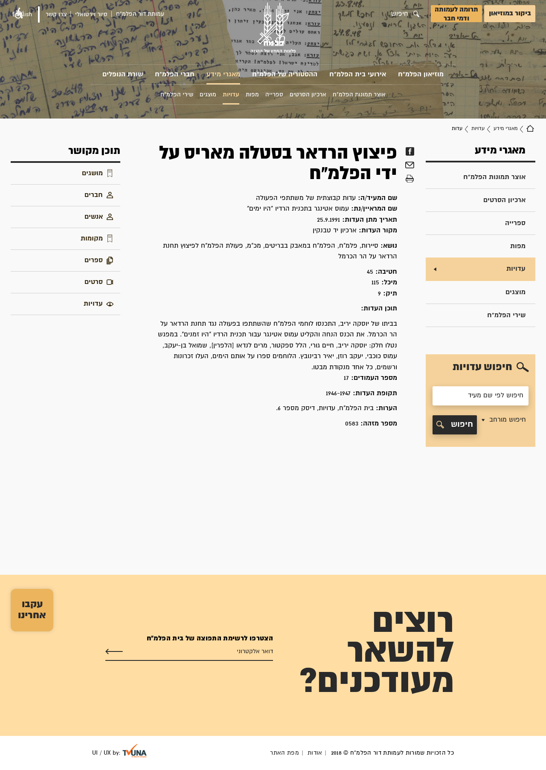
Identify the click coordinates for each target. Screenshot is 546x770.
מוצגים (515, 292)
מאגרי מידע (223, 74)
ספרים (93, 260)
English (22, 14)
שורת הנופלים (122, 74)
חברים (93, 195)
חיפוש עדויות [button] (482, 367)
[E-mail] (409, 166)
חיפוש (460, 424)
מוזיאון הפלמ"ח (421, 74)
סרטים (93, 282)
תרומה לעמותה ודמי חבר (456, 14)
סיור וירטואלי (91, 14)
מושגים (92, 173)
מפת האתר (284, 753)
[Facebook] (409, 151)
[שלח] (114, 651)
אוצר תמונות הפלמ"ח (494, 177)
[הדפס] (409, 179)
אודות (315, 753)
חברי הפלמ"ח (175, 74)
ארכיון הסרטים (504, 200)
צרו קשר (56, 14)
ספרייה (515, 223)
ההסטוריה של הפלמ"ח (284, 74)
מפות (518, 246)
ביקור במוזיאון (510, 13)
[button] (503, 424)
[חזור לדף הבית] (530, 129)
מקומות (92, 238)
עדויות (478, 128)
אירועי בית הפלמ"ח (357, 74)
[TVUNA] (134, 751)
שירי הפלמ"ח (506, 315)
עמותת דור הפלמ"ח (140, 14)
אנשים (93, 217)
